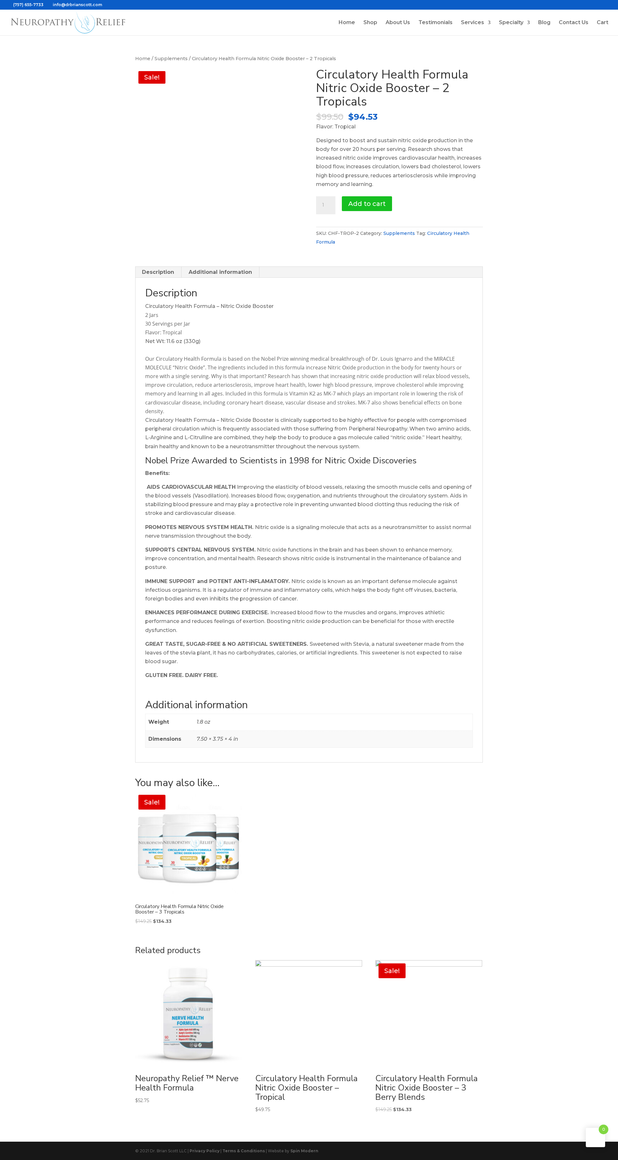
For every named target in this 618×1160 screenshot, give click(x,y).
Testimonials (435, 22)
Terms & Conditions (243, 1150)
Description (158, 272)
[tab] (158, 272)
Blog (544, 22)
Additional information (220, 272)
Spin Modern (304, 1150)
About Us (398, 22)
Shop (370, 22)
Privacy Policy (205, 1150)
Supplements (171, 58)
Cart (602, 22)
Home (347, 22)
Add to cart (367, 204)
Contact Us (573, 22)
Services (472, 22)
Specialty (511, 22)
